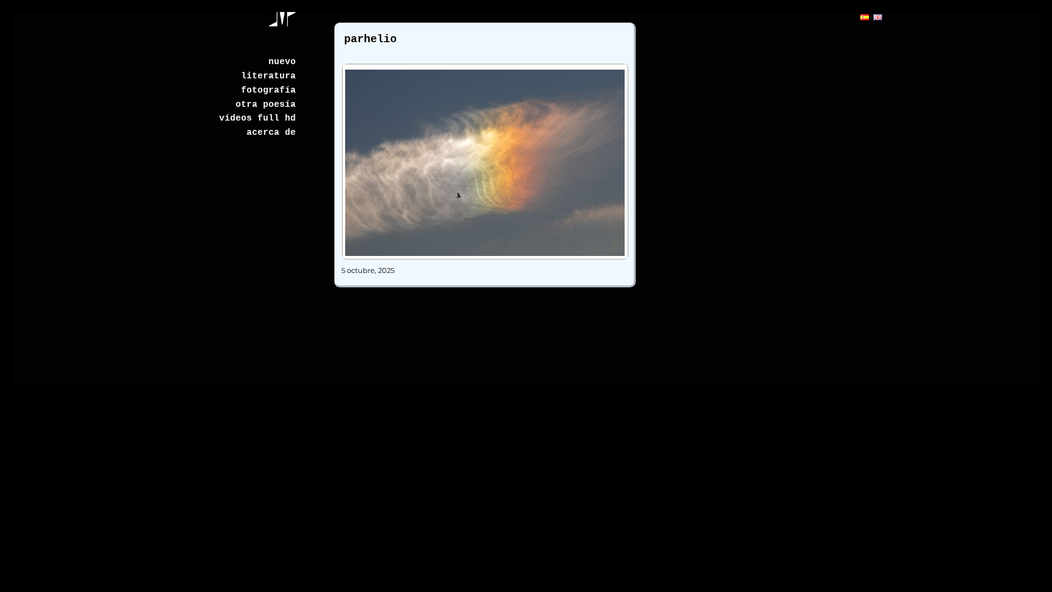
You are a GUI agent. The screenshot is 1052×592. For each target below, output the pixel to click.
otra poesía (266, 105)
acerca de (271, 133)
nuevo (282, 62)
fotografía (268, 90)
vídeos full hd (257, 118)
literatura (268, 76)
